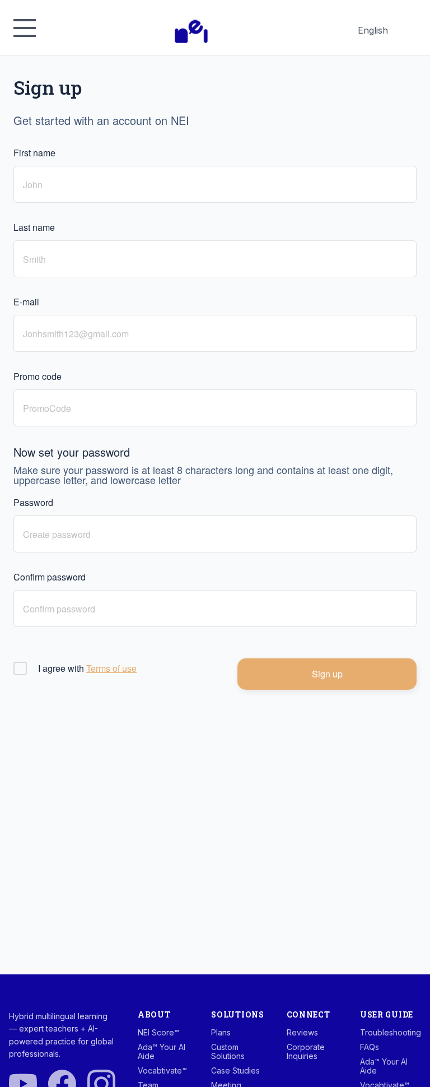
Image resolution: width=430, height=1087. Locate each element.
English (372, 32)
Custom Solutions (228, 1051)
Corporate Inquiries (306, 1051)
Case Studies (235, 1070)
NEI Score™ (158, 1032)
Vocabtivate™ (162, 1070)
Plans (221, 1032)
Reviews (302, 1032)
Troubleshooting (390, 1032)
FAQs (369, 1047)
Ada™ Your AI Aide (161, 1051)
